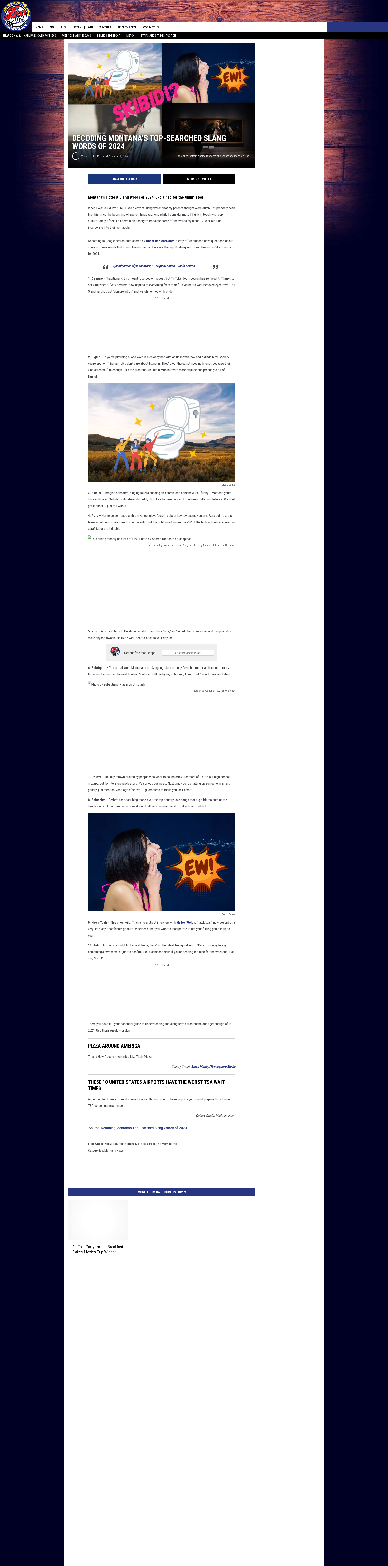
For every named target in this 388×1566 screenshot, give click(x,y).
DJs (63, 27)
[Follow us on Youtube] (322, 27)
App (52, 27)
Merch (130, 35)
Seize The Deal (127, 27)
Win (90, 27)
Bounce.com (115, 1099)
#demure (144, 266)
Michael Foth (88, 156)
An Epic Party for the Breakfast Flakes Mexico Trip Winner (97, 1249)
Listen (77, 27)
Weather (105, 27)
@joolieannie (121, 266)
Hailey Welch (186, 922)
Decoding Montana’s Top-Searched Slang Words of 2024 (144, 1128)
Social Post (148, 1143)
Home (39, 27)
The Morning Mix (166, 1143)
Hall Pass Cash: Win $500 (40, 35)
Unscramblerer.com (160, 241)
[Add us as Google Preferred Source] (292, 27)
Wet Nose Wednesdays (76, 35)
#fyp (134, 266)
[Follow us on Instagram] (312, 27)
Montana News (114, 1150)
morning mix (132, 1143)
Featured (117, 1143)
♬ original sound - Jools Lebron (173, 266)
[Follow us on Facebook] (302, 27)
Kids (107, 1143)
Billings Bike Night (108, 35)
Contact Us (151, 27)
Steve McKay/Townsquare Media (213, 1067)
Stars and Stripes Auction (158, 35)
